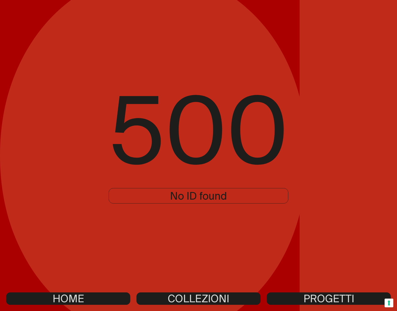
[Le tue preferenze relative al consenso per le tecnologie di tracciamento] (389, 303)
